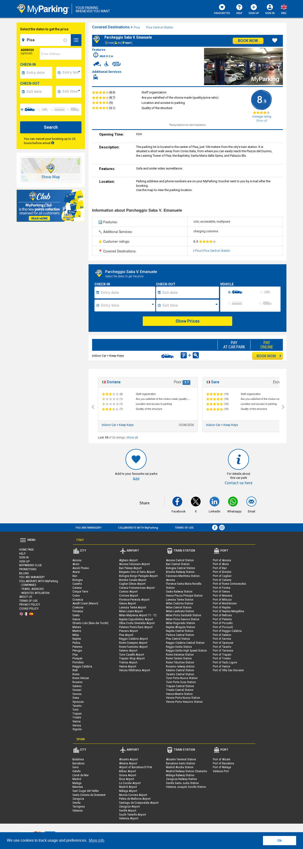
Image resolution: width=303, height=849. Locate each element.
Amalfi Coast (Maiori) (85, 603)
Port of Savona (222, 638)
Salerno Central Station (180, 670)
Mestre (76, 631)
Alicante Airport (128, 759)
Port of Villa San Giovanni (228, 670)
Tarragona (78, 806)
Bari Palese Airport (130, 568)
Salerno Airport (128, 650)
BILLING (24, 573)
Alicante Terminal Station (181, 759)
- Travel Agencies (31, 589)
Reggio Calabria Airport (133, 638)
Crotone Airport (128, 595)
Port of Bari (220, 568)
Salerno (77, 686)
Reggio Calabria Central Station (185, 642)
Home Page (26, 549)
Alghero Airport (128, 560)
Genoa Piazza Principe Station (184, 595)
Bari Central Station (178, 564)
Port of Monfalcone (224, 603)
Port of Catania (222, 580)
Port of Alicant (221, 759)
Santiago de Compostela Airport (139, 802)
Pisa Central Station (160, 27)
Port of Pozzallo (223, 623)
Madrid (76, 779)
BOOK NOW (266, 356)
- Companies (27, 585)
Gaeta (76, 615)
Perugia (77, 650)
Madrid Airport (128, 787)
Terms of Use (184, 527)
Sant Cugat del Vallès (85, 791)
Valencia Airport (128, 818)
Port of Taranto (222, 646)
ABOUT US (25, 596)
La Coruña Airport (130, 783)
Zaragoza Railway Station (181, 779)
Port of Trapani (222, 654)
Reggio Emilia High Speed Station (186, 650)
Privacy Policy (29, 604)
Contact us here (239, 483)
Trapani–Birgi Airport (132, 658)
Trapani (77, 713)
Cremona (77, 607)
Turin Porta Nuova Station (182, 678)
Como (76, 595)
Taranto (77, 706)
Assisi (76, 572)
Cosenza (77, 599)
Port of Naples (222, 607)
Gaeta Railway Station (179, 591)
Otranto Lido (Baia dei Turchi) (90, 623)
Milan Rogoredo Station (180, 623)
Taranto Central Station (180, 674)
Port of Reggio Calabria (227, 631)
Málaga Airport (128, 791)
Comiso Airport (128, 591)
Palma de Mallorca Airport (135, 798)
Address (27, 51)
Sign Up (254, 13)
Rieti (75, 670)
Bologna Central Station (180, 568)
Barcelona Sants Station (180, 763)
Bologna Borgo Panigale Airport (138, 576)
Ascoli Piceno (80, 568)
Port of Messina (222, 595)
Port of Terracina (223, 650)
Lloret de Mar (80, 775)
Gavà (75, 767)
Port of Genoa (221, 591)
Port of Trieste (222, 658)
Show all (132, 437)
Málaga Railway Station (180, 775)
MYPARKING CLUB (30, 565)
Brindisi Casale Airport (133, 580)
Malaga (76, 783)
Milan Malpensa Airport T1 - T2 (137, 615)
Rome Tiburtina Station (180, 662)
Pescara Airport (128, 631)
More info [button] (96, 840)
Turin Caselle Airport (131, 654)
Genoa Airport (127, 603)
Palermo (77, 646)
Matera (76, 627)
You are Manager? (89, 527)
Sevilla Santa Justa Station (182, 783)
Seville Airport (127, 810)
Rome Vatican (80, 678)
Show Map (50, 177)
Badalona (78, 759)
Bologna (77, 580)
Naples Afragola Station (180, 627)
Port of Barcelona (223, 763)
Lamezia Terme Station (179, 599)
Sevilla (76, 802)
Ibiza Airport (126, 779)
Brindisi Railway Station (180, 572)
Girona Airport (127, 775)
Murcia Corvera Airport (133, 795)
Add (136, 479)
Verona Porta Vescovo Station (184, 701)
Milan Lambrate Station (180, 611)
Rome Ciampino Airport (133, 642)
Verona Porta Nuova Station (183, 697)
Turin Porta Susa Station (181, 682)
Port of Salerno (222, 635)
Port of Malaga (222, 767)
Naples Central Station (179, 631)
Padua (76, 642)
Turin (75, 709)
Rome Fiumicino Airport (133, 646)
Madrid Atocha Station (179, 767)
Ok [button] (279, 840)
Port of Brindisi (222, 572)
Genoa (76, 619)
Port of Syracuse (223, 642)
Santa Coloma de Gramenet (89, 795)
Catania (77, 587)
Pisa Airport (126, 635)
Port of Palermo (222, 619)
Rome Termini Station (179, 658)
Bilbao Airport (127, 771)
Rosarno (77, 682)
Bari (74, 576)
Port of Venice (221, 666)
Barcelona (78, 763)
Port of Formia (221, 587)
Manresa (77, 787)
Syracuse (78, 701)
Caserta (77, 583)
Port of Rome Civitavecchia (229, 583)
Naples (76, 638)
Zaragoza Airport (129, 806)
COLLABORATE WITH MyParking (138, 527)
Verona (76, 725)
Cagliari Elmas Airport (132, 583)
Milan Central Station (179, 607)
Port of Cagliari (222, 576)
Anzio (75, 564)
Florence (77, 611)
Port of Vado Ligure (225, 662)
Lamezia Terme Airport (132, 607)
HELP (239, 13)
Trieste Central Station (179, 690)
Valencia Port (221, 771)
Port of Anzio (221, 564)
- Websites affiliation (34, 593)
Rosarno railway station (180, 666)
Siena (75, 697)
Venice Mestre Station (179, 694)
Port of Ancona (222, 560)
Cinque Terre (80, 591)
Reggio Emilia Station (179, 646)
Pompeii (77, 658)
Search (51, 127)
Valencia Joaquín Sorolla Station (186, 787)
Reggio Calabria (82, 666)
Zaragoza (78, 798)
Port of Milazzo (222, 599)
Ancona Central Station (180, 560)
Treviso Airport (128, 662)
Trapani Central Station (180, 686)
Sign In (24, 557)
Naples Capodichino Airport (136, 619)
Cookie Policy (29, 608)
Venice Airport (127, 666)
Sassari (76, 690)
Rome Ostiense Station (180, 654)
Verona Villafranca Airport (134, 670)
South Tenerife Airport (132, 814)
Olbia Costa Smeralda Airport (137, 623)
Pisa (137, 27)
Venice (76, 721)
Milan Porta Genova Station (182, 619)
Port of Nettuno (222, 615)
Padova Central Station (180, 635)
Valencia (77, 810)
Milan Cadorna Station (179, 603)
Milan (75, 635)
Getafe (76, 771)
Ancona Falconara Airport (134, 564)
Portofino (78, 662)
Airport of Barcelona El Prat (135, 767)
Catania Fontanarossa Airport (137, 587)
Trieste (76, 717)
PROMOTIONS (27, 569)
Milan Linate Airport (131, 611)
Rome (75, 674)
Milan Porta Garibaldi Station (183, 615)
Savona (76, 694)
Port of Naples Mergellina (228, 611)
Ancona (76, 560)
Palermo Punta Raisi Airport (136, 627)
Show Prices (187, 321)
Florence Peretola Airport (134, 599)
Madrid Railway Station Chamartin (186, 771)
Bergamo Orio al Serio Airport (137, 572)
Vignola (77, 729)
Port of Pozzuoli (223, 627)
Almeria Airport (128, 763)
